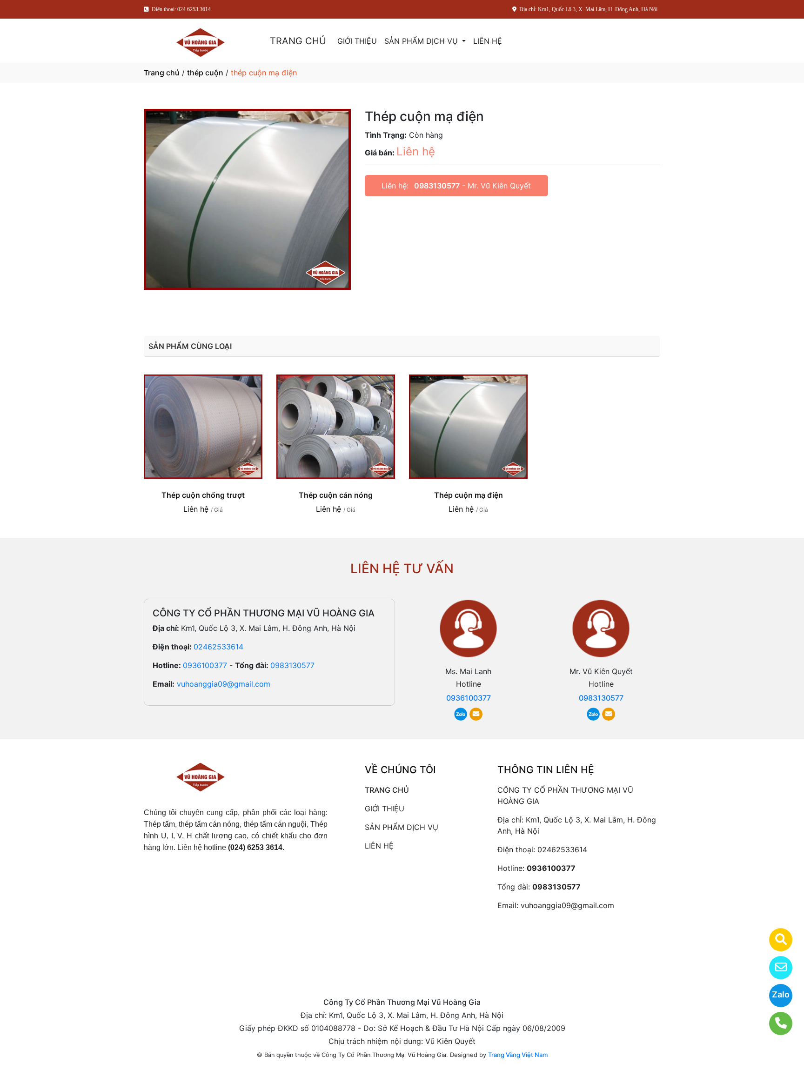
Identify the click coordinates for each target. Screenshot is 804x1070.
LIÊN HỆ (487, 41)
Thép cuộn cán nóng (336, 495)
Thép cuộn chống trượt (203, 495)
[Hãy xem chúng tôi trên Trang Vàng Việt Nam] (775, 939)
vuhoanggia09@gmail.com (223, 684)
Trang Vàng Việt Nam (518, 1054)
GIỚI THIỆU (357, 41)
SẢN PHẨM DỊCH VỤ (422, 41)
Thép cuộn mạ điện (468, 495)
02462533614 (218, 646)
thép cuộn (205, 72)
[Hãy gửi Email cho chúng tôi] (775, 967)
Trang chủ (162, 72)
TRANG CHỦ (298, 41)
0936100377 (205, 665)
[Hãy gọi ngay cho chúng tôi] (775, 1023)
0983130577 (437, 185)
